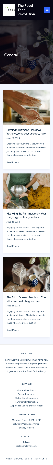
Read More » (13, 162)
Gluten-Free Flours (26, 390)
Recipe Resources (26, 394)
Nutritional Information (26, 402)
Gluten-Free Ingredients (26, 398)
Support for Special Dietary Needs (26, 405)
